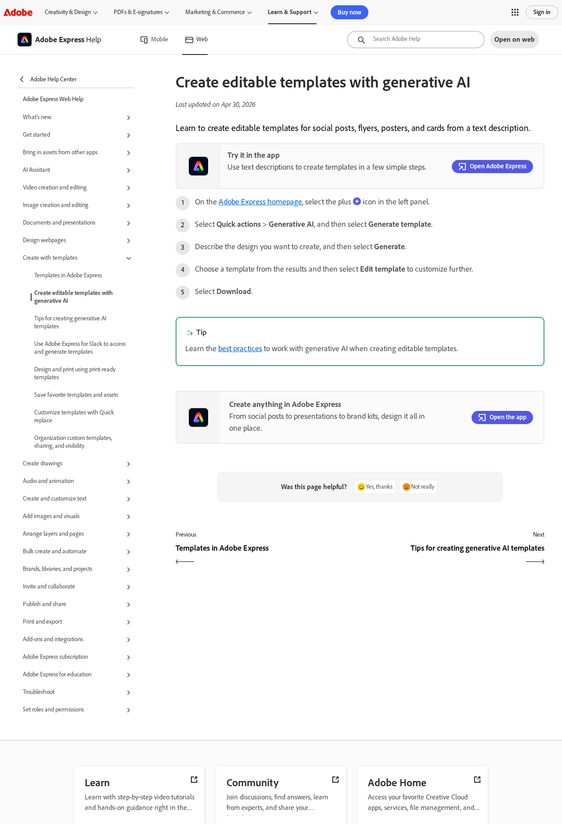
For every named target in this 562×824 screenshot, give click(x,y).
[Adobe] (18, 12)
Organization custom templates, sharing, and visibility (73, 442)
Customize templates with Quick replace (74, 416)
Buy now (349, 12)
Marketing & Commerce (215, 12)
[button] (515, 12)
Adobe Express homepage (260, 202)
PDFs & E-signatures (138, 12)
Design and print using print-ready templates (74, 373)
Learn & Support (289, 12)
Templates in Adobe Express (68, 275)
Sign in (542, 12)
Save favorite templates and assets (76, 395)
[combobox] (416, 39)
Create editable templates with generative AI (73, 297)
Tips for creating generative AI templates (70, 322)
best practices (240, 348)
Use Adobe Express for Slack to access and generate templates (80, 348)
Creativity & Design (68, 12)
